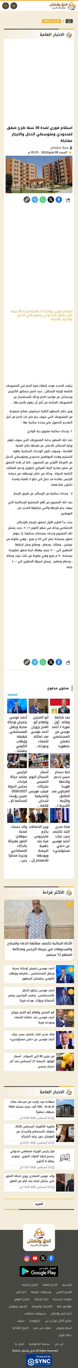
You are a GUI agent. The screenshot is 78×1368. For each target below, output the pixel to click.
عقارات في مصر (42, 1328)
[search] (5, 5)
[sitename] (39, 1237)
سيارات (21, 1320)
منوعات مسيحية (62, 1299)
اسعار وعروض (64, 1328)
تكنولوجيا (34, 1320)
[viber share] (35, 199)
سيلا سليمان (60, 147)
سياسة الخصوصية (39, 1344)
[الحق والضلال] (69, 21)
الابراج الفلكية (20, 1328)
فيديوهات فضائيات (35, 1313)
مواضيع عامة (64, 1306)
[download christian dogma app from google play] (39, 1271)
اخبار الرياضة (41, 1299)
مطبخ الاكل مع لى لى (58, 1320)
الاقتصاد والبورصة (42, 1306)
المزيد (39, 1204)
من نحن (59, 1344)
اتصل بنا (19, 1344)
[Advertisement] (39, 82)
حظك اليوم (65, 1335)
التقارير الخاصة (30, 1285)
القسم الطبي (64, 1292)
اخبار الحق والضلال (61, 1313)
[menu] (13, 5)
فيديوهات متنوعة (41, 1292)
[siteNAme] (63, 6)
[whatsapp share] (43, 199)
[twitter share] (51, 199)
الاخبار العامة (51, 21)
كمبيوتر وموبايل (18, 1306)
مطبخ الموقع (22, 1299)
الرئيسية (67, 1285)
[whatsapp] (27, 199)
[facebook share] (59, 199)
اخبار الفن (21, 1292)
